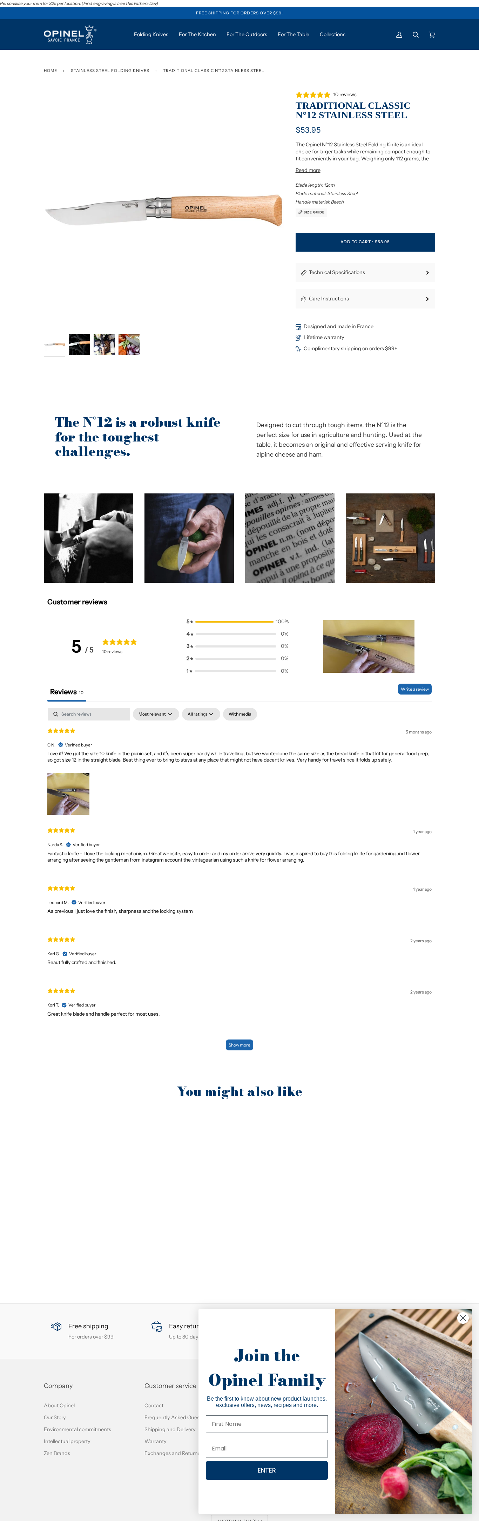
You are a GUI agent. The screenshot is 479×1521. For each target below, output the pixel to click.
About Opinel (59, 1405)
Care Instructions (329, 298)
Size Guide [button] (314, 212)
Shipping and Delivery (170, 1429)
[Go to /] (70, 35)
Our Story (55, 1417)
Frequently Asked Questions (177, 1417)
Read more (308, 170)
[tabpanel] (239, 882)
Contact (153, 1405)
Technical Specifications (337, 272)
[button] (88, 538)
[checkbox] (240, 714)
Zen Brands (57, 1453)
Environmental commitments (77, 1429)
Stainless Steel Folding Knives (110, 70)
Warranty (155, 1441)
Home (50, 70)
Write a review (415, 689)
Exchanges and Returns (172, 1453)
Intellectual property (67, 1441)
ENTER (267, 1470)
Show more (239, 1045)
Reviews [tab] (66, 692)
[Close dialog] (463, 1318)
